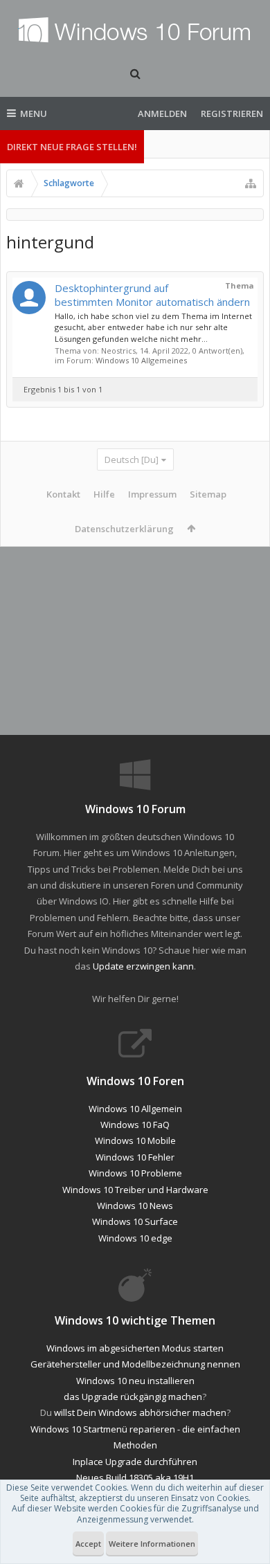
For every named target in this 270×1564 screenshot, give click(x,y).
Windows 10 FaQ (135, 1124)
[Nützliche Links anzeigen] (250, 183)
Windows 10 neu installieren (135, 1380)
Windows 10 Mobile (135, 1140)
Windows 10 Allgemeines (141, 360)
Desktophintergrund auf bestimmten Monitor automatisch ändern (152, 295)
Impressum (152, 494)
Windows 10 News (135, 1205)
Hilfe (104, 494)
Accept (88, 1543)
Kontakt (63, 494)
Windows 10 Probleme (135, 1173)
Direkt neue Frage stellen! (72, 146)
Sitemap (208, 494)
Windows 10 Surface (135, 1221)
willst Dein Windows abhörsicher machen (140, 1412)
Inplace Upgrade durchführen (135, 1461)
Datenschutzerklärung (124, 528)
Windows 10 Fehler (135, 1157)
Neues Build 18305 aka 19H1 (135, 1477)
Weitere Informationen (152, 1543)
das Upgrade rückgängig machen (133, 1396)
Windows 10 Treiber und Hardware (135, 1189)
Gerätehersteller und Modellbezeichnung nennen (135, 1364)
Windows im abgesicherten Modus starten (135, 1348)
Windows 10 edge (135, 1238)
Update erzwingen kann (143, 966)
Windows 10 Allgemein (135, 1108)
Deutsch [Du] (132, 459)
